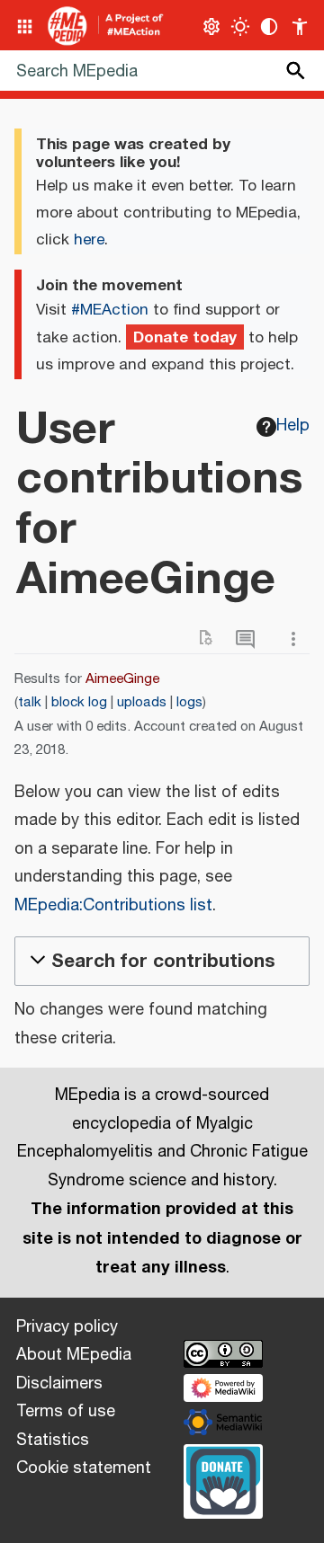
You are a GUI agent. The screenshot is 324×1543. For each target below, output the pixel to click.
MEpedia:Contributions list (113, 905)
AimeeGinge (122, 679)
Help (293, 426)
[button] (162, 961)
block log (79, 702)
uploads (141, 702)
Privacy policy (67, 1327)
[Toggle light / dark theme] (240, 26)
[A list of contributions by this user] (249, 639)
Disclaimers (59, 1384)
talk (29, 702)
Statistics (52, 1440)
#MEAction (109, 310)
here (89, 240)
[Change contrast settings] (269, 26)
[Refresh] (211, 639)
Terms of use (65, 1411)
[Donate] (223, 1479)
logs (189, 702)
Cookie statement (83, 1468)
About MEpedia (73, 1355)
